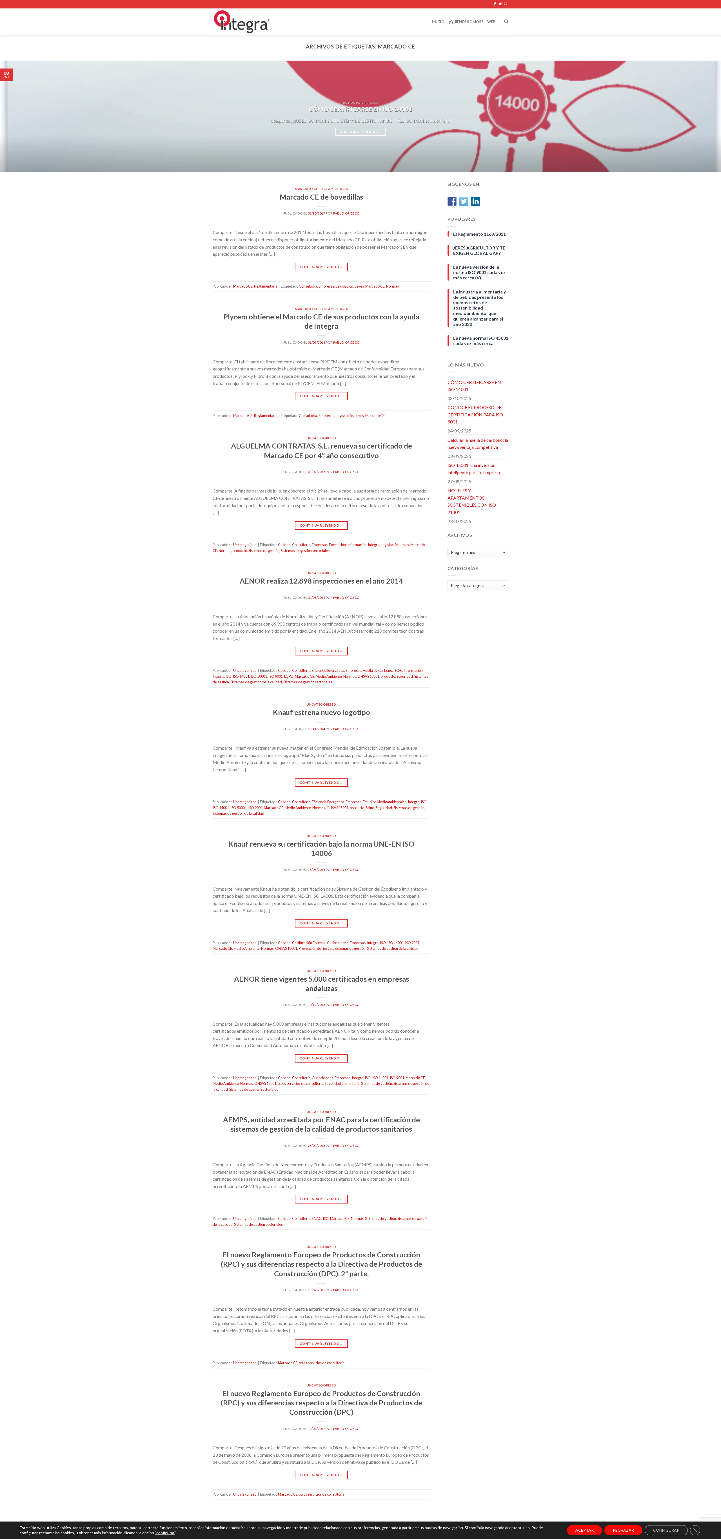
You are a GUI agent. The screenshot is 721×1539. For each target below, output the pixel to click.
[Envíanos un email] (505, 4)
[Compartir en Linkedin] (475, 201)
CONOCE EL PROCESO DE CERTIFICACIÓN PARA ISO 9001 (475, 414)
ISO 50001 (259, 676)
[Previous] (21, 116)
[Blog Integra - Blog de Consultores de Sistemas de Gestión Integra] (268, 21)
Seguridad (405, 676)
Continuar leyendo (360, 132)
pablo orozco (346, 213)
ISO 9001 (275, 676)
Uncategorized (321, 438)
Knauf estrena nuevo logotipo (321, 712)
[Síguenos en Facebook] (495, 4)
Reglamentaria (334, 189)
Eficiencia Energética (328, 670)
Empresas (326, 286)
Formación (337, 544)
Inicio (438, 21)
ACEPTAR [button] (584, 1530)
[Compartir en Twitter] (463, 201)
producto (240, 550)
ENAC (316, 1218)
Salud (370, 807)
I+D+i (397, 670)
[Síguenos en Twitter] (500, 4)
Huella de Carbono (377, 670)
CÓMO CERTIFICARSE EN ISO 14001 (474, 385)
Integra (373, 544)
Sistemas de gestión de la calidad (256, 682)
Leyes (359, 286)
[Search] (506, 21)
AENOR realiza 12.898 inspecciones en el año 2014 (321, 581)
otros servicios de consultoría (300, 1083)
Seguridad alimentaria (342, 1083)
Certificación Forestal (309, 942)
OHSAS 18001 (368, 676)
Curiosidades (337, 942)
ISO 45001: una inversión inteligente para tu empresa (474, 468)
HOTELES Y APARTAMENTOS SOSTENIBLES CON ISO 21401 (472, 501)
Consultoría (308, 286)
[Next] (700, 116)
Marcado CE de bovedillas (321, 197)
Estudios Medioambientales (384, 802)
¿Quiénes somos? (465, 21)
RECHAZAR (623, 1530)
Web (491, 21)
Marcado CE (306, 189)
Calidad (284, 544)
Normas (392, 286)
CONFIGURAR (666, 1530)
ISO (229, 676)
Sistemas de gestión (263, 550)
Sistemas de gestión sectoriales (305, 550)
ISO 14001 (241, 676)
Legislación (344, 286)
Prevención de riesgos (316, 948)
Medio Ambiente (329, 676)
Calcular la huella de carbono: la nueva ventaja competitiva (478, 443)
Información (356, 544)
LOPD (288, 676)
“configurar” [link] (165, 1532)
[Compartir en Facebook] (452, 201)
